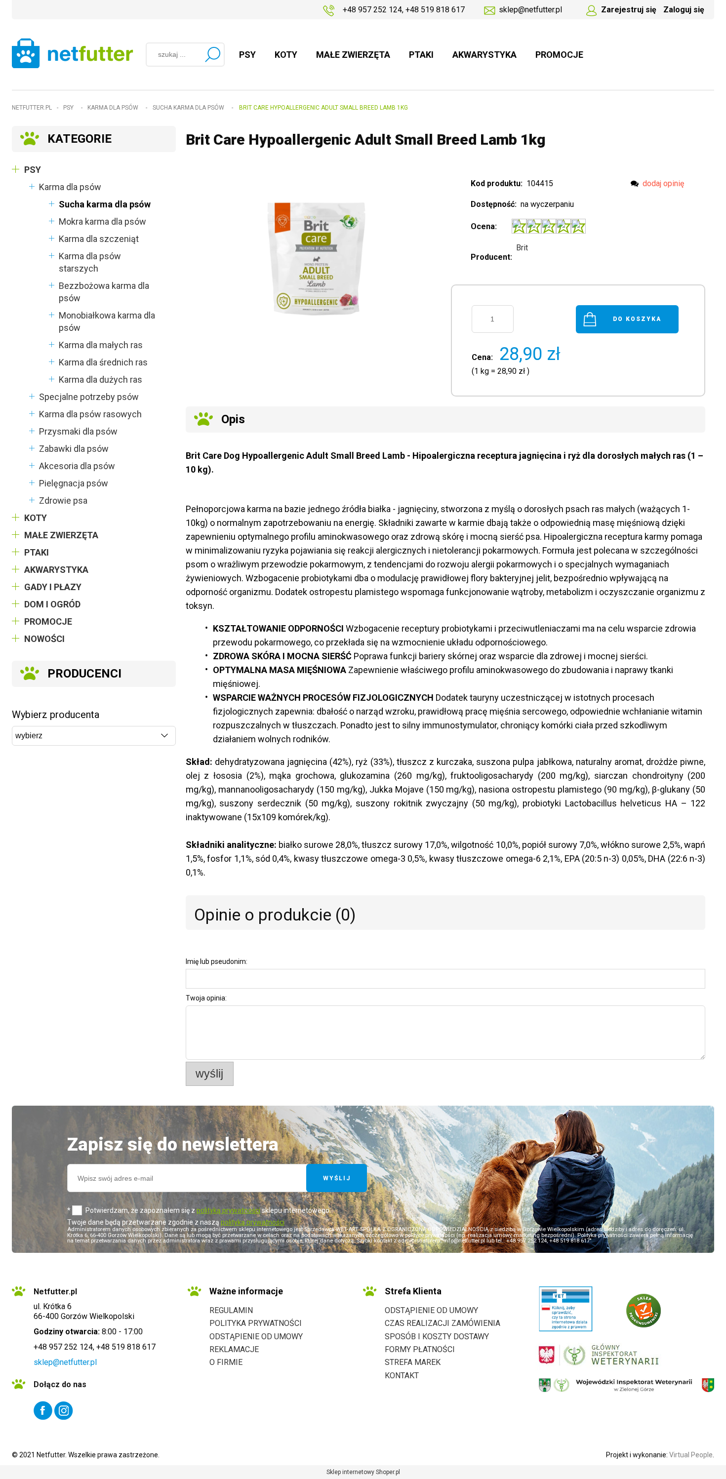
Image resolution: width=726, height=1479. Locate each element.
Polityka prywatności (255, 1323)
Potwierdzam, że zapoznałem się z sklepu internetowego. (208, 1210)
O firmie (225, 1362)
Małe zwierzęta (61, 535)
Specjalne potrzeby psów (89, 397)
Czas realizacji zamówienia (442, 1323)
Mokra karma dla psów (102, 221)
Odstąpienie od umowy (256, 1336)
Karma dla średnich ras (103, 362)
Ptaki (36, 552)
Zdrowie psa (63, 500)
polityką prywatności (228, 1210)
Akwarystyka (56, 569)
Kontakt (402, 1375)
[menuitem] (247, 55)
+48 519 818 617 (435, 9)
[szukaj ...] (212, 54)
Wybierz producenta (55, 714)
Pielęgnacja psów (73, 483)
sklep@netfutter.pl (530, 9)
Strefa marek (413, 1362)
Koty (35, 518)
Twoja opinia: (206, 998)
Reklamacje (234, 1349)
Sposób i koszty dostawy (437, 1336)
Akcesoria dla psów (77, 466)
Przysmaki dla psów (78, 431)
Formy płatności (420, 1349)
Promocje (48, 621)
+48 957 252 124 (372, 9)
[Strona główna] (72, 53)
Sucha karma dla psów (105, 204)
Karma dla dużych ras (100, 379)
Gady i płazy (52, 587)
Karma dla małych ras (101, 345)
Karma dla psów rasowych (90, 414)
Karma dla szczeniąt (99, 239)
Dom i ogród (52, 604)
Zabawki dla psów (74, 448)
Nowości (44, 639)
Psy (32, 169)
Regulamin (231, 1310)
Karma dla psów (70, 187)
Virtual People (691, 1455)
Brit (522, 247)
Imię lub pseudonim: (216, 961)
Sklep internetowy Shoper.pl (363, 1472)
